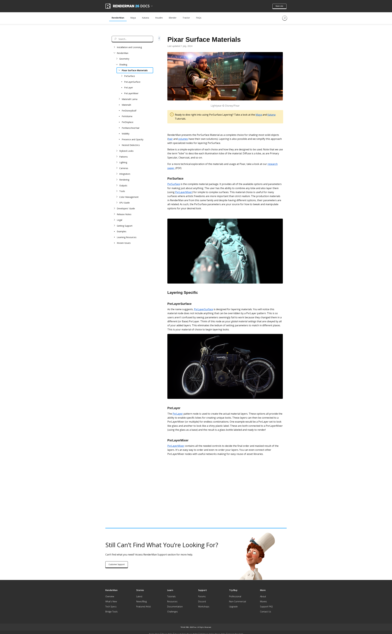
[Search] (284, 18)
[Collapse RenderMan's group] (114, 53)
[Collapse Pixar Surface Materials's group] (119, 70)
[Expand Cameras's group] (116, 168)
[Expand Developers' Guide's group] (114, 208)
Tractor (186, 17)
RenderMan (118, 17)
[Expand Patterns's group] (116, 156)
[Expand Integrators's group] (116, 173)
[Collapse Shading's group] (116, 64)
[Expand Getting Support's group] (114, 225)
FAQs (198, 17)
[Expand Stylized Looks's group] (116, 150)
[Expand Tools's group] (116, 191)
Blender (172, 17)
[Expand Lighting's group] (116, 162)
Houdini (159, 17)
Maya (133, 17)
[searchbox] (132, 39)
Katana (145, 17)
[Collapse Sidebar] (159, 260)
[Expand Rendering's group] (116, 179)
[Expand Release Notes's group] (114, 214)
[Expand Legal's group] (114, 220)
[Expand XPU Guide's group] (116, 202)
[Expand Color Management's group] (116, 196)
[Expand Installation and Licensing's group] (114, 47)
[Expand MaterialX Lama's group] (119, 99)
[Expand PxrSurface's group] (121, 76)
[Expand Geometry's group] (116, 58)
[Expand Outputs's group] (116, 185)
